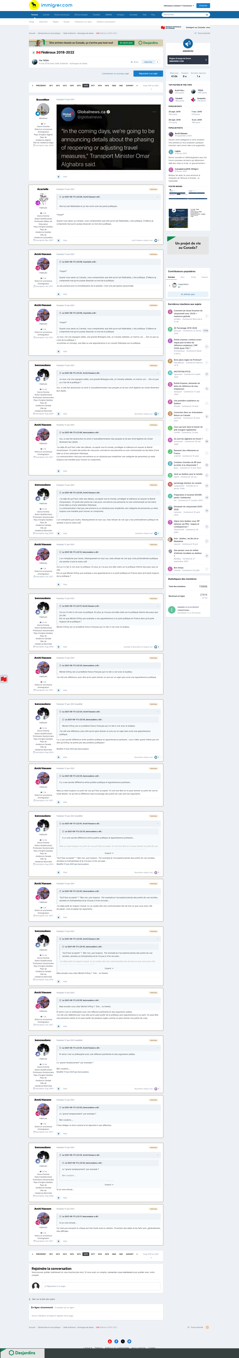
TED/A (46, 60)
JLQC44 (177, 456)
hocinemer (178, 441)
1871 (51, 85)
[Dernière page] (137, 85)
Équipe (67, 22)
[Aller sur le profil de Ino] (170, 496)
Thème (98, 1348)
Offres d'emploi (81, 15)
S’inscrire (203, 5)
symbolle (177, 418)
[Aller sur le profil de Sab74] (170, 475)
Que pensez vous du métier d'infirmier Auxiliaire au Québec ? (188, 553)
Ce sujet (197, 15)
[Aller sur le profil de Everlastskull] (170, 341)
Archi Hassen (89, 197)
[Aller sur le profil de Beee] (170, 463)
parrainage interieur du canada (188, 483)
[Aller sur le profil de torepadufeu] (193, 99)
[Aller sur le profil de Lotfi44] (170, 428)
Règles (56, 22)
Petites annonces (61, 15)
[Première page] (32, 85)
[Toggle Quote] (60, 197)
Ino (175, 500)
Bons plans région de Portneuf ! (188, 360)
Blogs (31, 22)
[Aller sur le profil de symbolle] (170, 413)
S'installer (133, 15)
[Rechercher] (207, 14)
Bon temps (178, 568)
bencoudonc (43, 365)
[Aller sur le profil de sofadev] (170, 311)
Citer (65, 176)
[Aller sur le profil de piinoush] (170, 329)
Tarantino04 (179, 529)
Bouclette (138, 414)
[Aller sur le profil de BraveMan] (43, 109)
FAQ (144, 15)
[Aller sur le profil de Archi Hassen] (43, 264)
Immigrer (120, 15)
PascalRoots (179, 362)
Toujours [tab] (204, 277)
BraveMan (42, 99)
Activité (46, 15)
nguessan (178, 374)
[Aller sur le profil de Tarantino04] (170, 522)
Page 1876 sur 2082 (151, 85)
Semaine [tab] (171, 277)
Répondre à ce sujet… (56, 1286)
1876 (86, 85)
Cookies (151, 1348)
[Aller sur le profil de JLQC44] (170, 451)
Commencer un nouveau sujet (115, 73)
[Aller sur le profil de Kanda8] (171, 99)
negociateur (183, 284)
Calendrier (43, 22)
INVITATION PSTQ (182, 371)
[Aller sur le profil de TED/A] (35, 62)
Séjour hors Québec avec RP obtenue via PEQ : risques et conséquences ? (187, 524)
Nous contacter (139, 1348)
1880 (114, 85)
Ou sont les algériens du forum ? (188, 439)
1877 (93, 85)
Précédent (41, 85)
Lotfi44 (177, 432)
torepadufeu (202, 98)
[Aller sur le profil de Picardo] (170, 402)
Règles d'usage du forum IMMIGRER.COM (180, 59)
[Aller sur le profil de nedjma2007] (170, 484)
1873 (65, 85)
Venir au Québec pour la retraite (188, 474)
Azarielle (42, 189)
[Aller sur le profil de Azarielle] (43, 199)
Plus (153, 15)
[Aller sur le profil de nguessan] (170, 372)
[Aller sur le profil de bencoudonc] (43, 375)
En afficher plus (188, 294)
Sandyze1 (178, 392)
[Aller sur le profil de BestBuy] (170, 551)
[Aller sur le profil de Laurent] (170, 539)
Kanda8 (179, 98)
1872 (58, 85)
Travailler (96, 15)
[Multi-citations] (58, 177)
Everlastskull (179, 351)
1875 (79, 85)
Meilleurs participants (106, 22)
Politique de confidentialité (117, 1348)
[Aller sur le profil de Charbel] (170, 569)
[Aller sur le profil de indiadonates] (172, 610)
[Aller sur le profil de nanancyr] (170, 507)
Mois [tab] (182, 277)
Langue (87, 1348)
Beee (176, 468)
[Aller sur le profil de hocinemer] (170, 440)
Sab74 (176, 477)
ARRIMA (108, 15)
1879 (107, 85)
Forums (34, 15)
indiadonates (183, 610)
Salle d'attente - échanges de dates (71, 63)
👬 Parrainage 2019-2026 (185, 328)
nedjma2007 (179, 486)
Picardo (177, 406)
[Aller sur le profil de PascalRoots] (170, 361)
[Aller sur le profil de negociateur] (174, 285)
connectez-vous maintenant (120, 1272)
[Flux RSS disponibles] (207, 1327)
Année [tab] (193, 277)
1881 (121, 85)
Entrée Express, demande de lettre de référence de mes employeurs (187, 386)
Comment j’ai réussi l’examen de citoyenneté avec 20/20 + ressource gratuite (188, 313)
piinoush (177, 331)
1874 (72, 85)
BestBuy (177, 559)
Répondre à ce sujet (148, 73)
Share (135, 62)
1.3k (44, 278)
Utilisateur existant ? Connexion (178, 6)
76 (44, 124)
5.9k (44, 213)
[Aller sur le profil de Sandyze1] (170, 384)
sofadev (177, 319)
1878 (100, 85)
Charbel (177, 570)
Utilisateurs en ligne (83, 22)
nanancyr (178, 512)
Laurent (177, 544)
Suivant (129, 85)
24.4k (44, 389)
